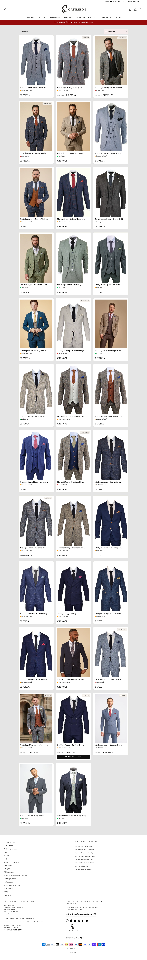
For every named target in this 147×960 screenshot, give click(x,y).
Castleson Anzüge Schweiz (83, 846)
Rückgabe (7, 869)
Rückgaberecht (9, 872)
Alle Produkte (8, 888)
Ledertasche (55, 17)
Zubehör (68, 17)
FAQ (5, 859)
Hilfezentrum (8, 882)
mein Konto (106, 17)
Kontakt (118, 17)
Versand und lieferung (11, 862)
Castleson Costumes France (84, 859)
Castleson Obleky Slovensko (84, 869)
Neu (89, 17)
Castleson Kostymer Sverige (84, 853)
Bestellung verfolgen (11, 849)
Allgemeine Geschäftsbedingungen (16, 875)
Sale (96, 17)
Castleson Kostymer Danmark (85, 856)
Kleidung (43, 17)
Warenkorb (8, 855)
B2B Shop (7, 892)
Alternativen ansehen (74, 757)
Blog (5, 852)
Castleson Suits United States (84, 863)
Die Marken (80, 17)
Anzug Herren (9, 845)
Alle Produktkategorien (12, 885)
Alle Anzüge (30, 17)
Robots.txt (7, 895)
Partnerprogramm (10, 879)
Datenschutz (8, 865)
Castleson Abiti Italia (81, 866)
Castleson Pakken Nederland (84, 850)
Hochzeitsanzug (9, 842)
